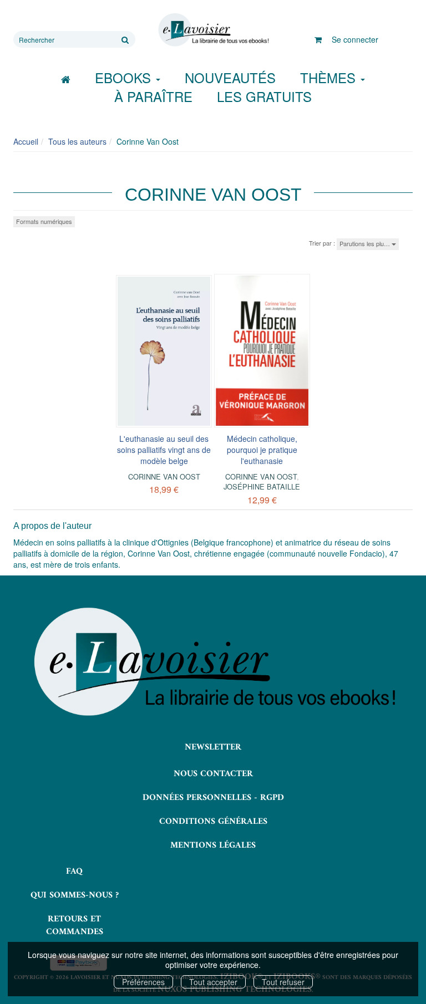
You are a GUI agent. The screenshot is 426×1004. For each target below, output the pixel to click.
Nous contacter (213, 774)
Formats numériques (44, 221)
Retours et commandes (74, 925)
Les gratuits (264, 96)
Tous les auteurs (77, 141)
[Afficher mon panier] (318, 39)
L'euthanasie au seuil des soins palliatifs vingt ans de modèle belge (164, 449)
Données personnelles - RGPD (213, 798)
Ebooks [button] (125, 77)
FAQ (74, 871)
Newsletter (213, 747)
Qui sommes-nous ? (75, 895)
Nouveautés (230, 77)
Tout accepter (213, 981)
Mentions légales (213, 845)
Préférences (143, 981)
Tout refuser (283, 981)
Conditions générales (213, 821)
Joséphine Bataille (262, 486)
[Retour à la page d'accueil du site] (213, 30)
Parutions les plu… (365, 243)
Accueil (25, 141)
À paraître (153, 96)
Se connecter (355, 39)
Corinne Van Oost (164, 476)
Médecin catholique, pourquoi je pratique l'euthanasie (262, 449)
